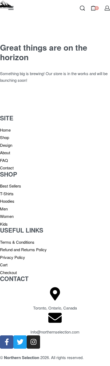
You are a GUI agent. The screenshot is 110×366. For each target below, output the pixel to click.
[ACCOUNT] (107, 8)
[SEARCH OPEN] (82, 8)
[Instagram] (33, 342)
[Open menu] (11, 8)
